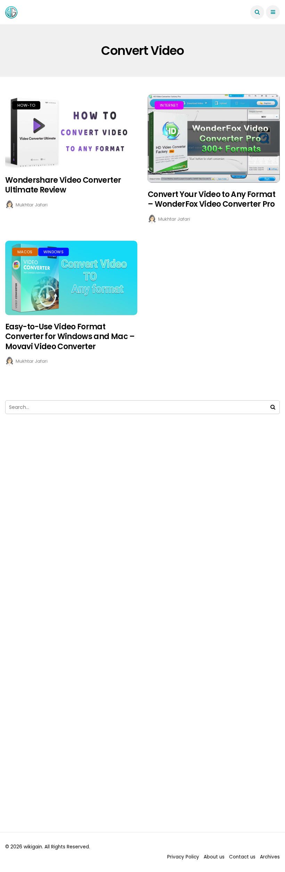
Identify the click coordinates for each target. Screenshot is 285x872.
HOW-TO (26, 105)
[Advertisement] (142, 498)
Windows (53, 252)
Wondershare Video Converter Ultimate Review (63, 185)
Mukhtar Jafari (32, 204)
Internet (169, 105)
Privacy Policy (183, 857)
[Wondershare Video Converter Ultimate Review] (71, 131)
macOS (25, 252)
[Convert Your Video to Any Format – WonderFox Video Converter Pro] (214, 138)
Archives (270, 857)
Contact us (242, 857)
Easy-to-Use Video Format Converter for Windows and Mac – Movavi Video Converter (70, 336)
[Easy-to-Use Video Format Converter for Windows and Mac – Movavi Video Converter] (71, 278)
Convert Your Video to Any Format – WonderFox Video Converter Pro (211, 199)
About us (214, 857)
